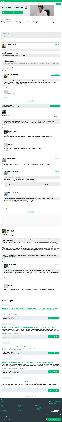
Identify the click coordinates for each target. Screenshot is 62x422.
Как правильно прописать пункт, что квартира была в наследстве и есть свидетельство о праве (28, 346)
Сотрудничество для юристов (39, 408)
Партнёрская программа (39, 407)
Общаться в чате (56, 44)
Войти (58, 3)
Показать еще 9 (31, 294)
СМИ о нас (2, 406)
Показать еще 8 (31, 100)
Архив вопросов (3, 410)
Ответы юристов (5, 40)
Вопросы (19, 3)
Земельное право (6, 305)
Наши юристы (33, 3)
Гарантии (19, 407)
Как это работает (39, 3)
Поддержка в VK (52, 406)
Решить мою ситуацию (25, 3)
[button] (53, 419)
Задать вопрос (5, 3)
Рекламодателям (37, 409)
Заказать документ (13, 3)
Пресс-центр (3, 407)
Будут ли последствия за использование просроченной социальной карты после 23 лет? (26, 381)
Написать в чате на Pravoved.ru (55, 401)
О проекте (2, 401)
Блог (35, 401)
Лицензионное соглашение (49, 414)
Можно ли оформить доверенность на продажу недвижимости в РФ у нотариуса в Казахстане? (28, 327)
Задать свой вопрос (55, 105)
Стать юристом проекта (38, 402)
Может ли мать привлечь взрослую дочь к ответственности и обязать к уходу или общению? (27, 362)
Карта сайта (57, 414)
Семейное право (17, 359)
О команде (3, 402)
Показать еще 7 (31, 153)
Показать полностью (6, 331)
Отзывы (19, 406)
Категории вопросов (4, 411)
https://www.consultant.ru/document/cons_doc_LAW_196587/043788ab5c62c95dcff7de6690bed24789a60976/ (22, 277)
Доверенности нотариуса (8, 324)
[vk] (60, 414)
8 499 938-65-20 (58, 1)
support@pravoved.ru (53, 403)
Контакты (2, 405)
